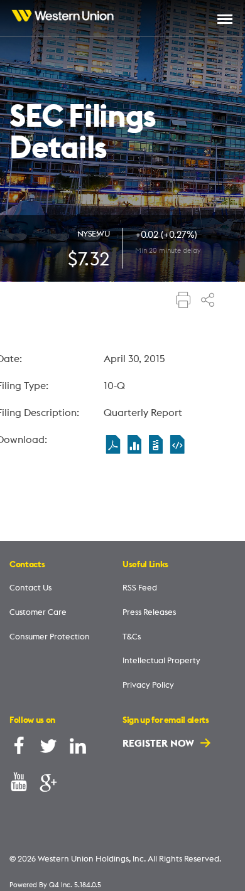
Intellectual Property (161, 660)
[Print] (183, 301)
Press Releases (149, 612)
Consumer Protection (49, 636)
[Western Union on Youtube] (18, 785)
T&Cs (131, 636)
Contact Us (30, 587)
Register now (159, 743)
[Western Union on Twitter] (48, 749)
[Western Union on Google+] (48, 785)
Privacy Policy (148, 685)
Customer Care (38, 612)
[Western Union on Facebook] (18, 749)
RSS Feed (139, 587)
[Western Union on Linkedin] (77, 749)
